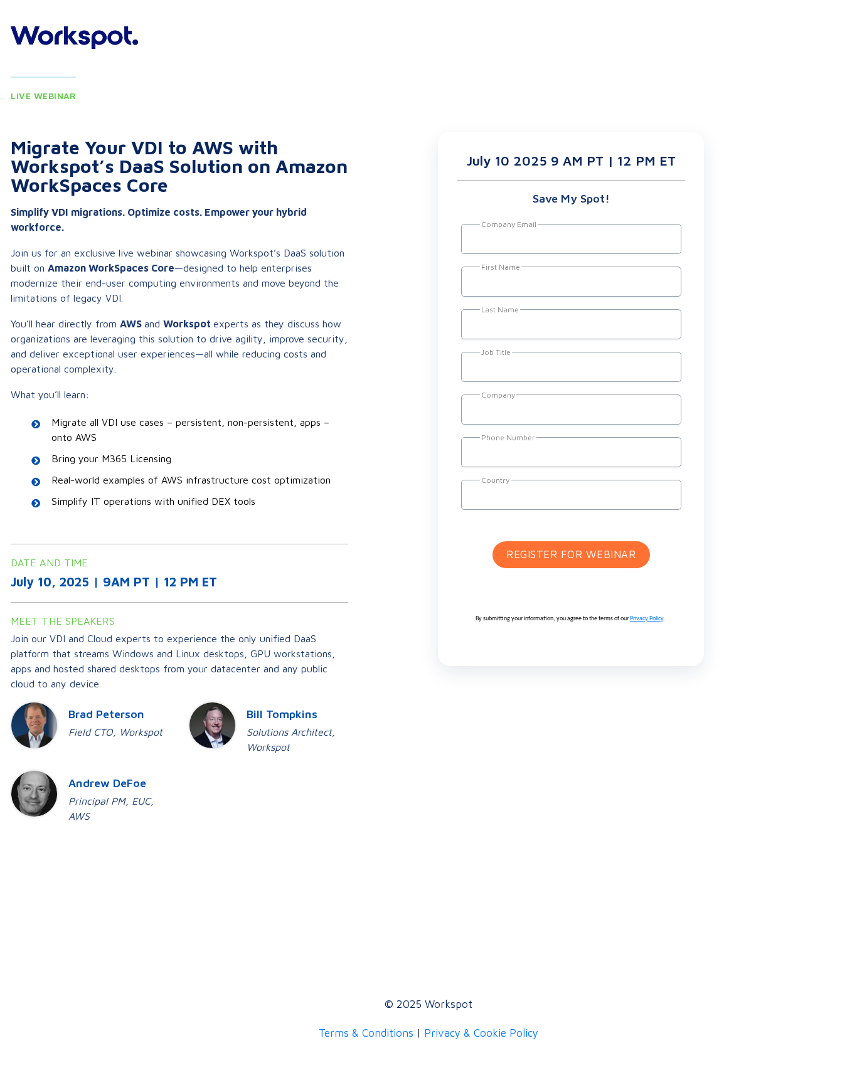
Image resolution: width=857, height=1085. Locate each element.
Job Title (496, 352)
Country (495, 480)
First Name (500, 267)
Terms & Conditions (366, 1033)
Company (498, 395)
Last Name (500, 309)
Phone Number (508, 437)
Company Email (508, 224)
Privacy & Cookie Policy (481, 1033)
